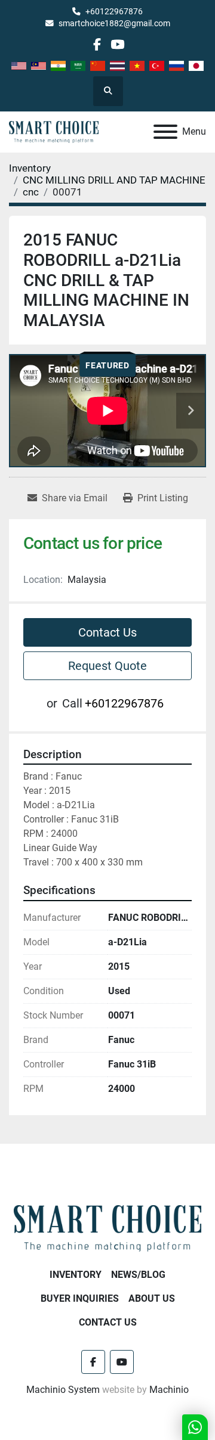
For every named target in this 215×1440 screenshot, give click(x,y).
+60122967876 (114, 11)
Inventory (76, 1274)
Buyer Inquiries (80, 1298)
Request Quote (107, 666)
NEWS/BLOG (138, 1274)
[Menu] (165, 132)
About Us (151, 1298)
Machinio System (63, 1389)
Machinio (169, 1389)
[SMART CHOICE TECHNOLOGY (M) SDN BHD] (107, 1227)
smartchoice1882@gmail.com (114, 23)
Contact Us (107, 632)
